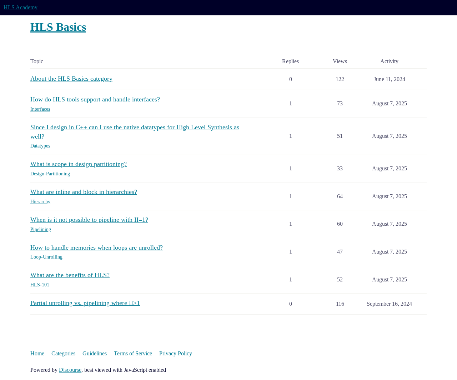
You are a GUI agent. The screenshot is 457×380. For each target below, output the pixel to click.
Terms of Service (133, 353)
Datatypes (40, 146)
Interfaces (40, 109)
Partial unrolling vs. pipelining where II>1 (85, 302)
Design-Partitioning (50, 173)
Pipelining (40, 229)
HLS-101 (39, 285)
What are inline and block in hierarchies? (83, 191)
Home (37, 353)
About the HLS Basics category (71, 78)
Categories (63, 353)
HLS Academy (20, 7)
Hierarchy (40, 201)
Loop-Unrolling (46, 257)
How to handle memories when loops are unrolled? (96, 247)
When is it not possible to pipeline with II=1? (89, 219)
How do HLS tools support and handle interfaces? (95, 99)
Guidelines (94, 353)
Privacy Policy (175, 353)
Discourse (70, 370)
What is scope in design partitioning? (78, 164)
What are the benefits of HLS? (70, 275)
